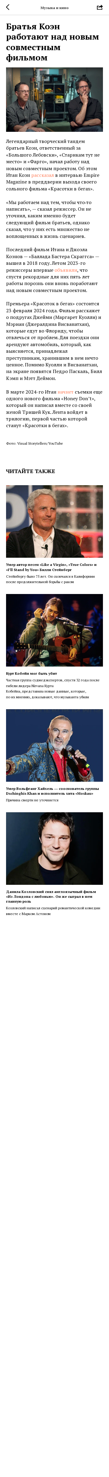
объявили (65, 270)
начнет (66, 391)
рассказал (42, 175)
